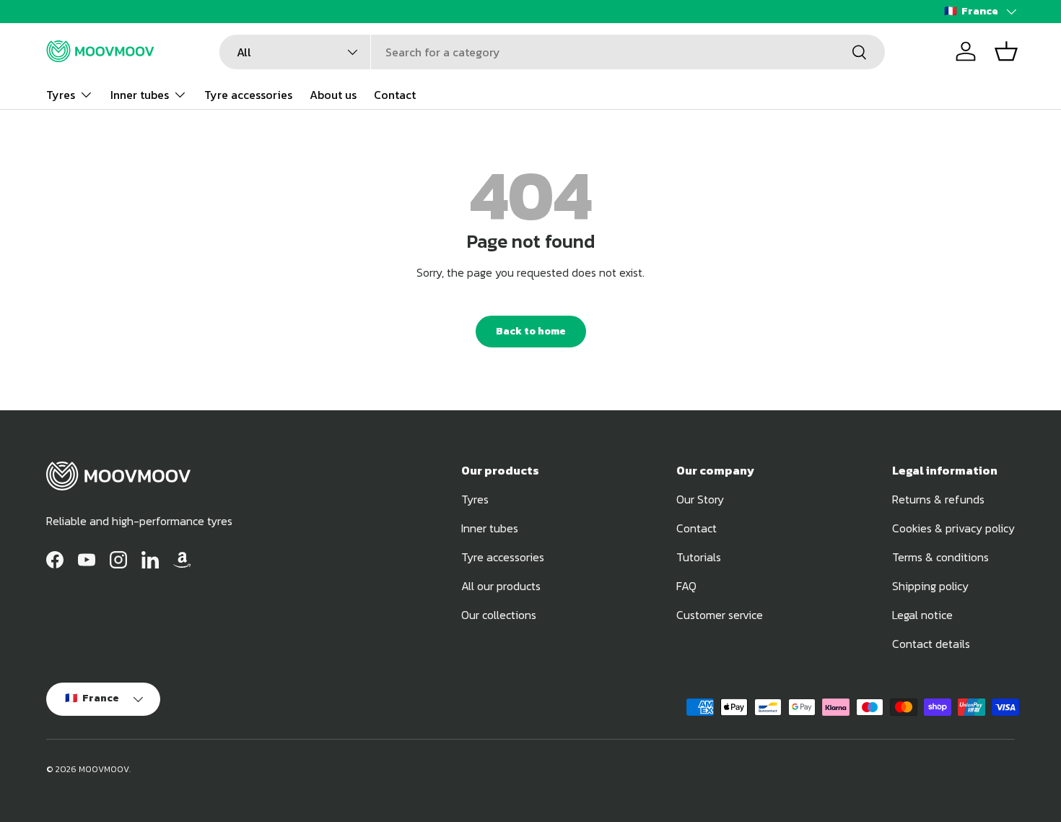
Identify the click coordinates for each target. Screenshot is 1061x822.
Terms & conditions (940, 557)
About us (333, 94)
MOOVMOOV (104, 769)
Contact (395, 94)
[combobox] (552, 52)
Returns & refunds (938, 499)
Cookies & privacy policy (953, 528)
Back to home (531, 331)
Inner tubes (139, 94)
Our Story (700, 499)
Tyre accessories (248, 94)
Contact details (931, 643)
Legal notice (922, 614)
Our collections (498, 614)
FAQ (686, 585)
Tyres (60, 94)
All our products (501, 585)
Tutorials (698, 557)
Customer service (719, 614)
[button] (1006, 51)
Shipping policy (930, 585)
